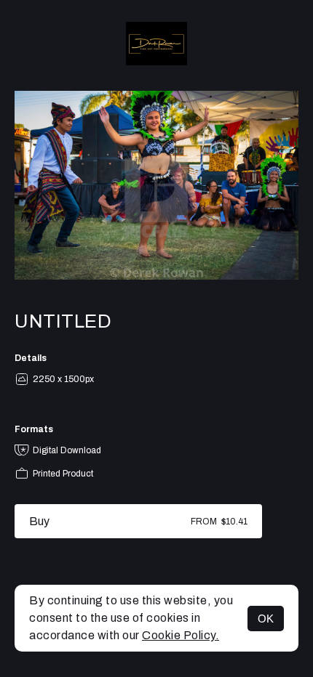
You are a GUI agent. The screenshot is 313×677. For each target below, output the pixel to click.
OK (266, 618)
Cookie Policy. (180, 635)
